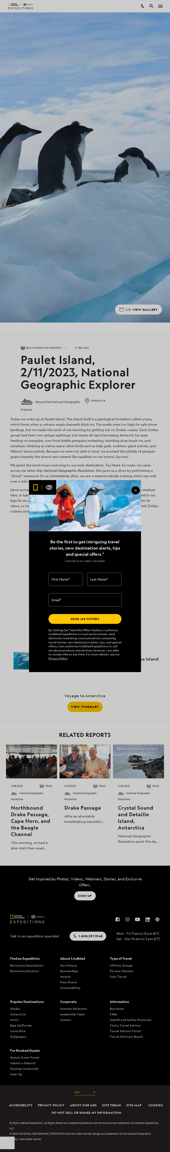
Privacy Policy (58, 658)
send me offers (85, 619)
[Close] (135, 490)
